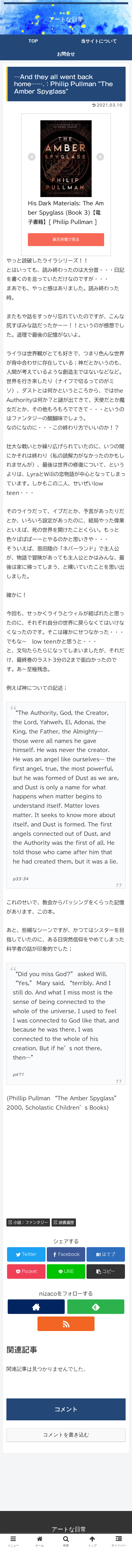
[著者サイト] (36, 1306)
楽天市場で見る (66, 239)
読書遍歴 (65, 1222)
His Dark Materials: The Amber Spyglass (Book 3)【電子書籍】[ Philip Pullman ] (66, 212)
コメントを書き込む (66, 1434)
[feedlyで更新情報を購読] (96, 1306)
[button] (118, 920)
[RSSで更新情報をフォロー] (66, 1324)
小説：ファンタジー (30, 1222)
